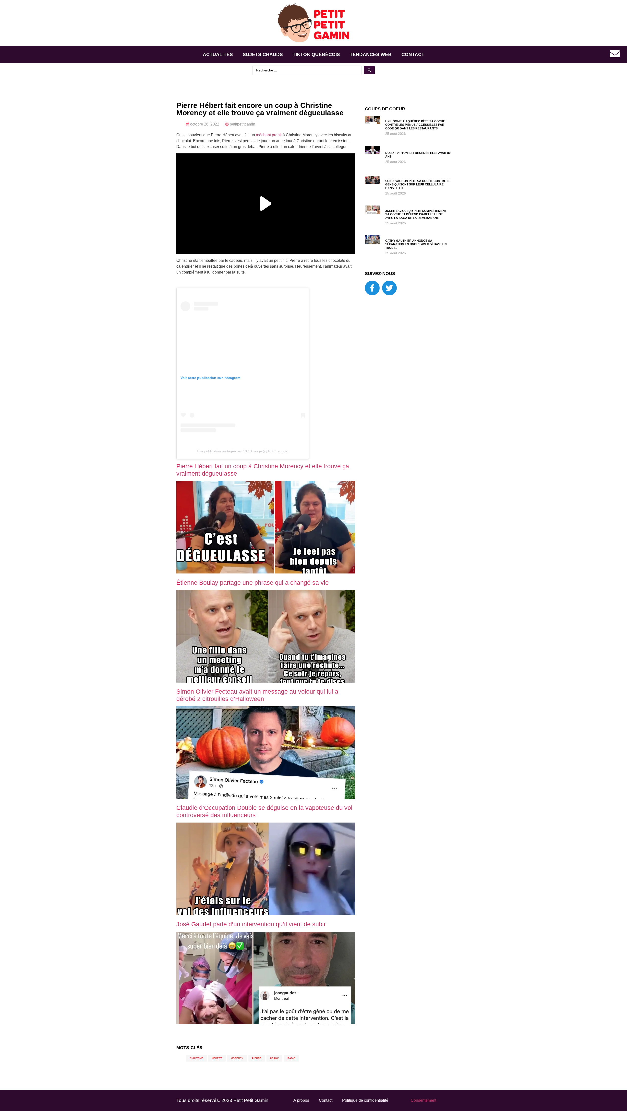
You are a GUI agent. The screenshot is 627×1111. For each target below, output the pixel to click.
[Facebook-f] (372, 288)
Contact (412, 54)
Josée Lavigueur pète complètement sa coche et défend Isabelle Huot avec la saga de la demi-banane (415, 214)
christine (196, 1058)
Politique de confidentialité (365, 1100)
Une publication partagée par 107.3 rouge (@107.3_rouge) (243, 451)
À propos (301, 1100)
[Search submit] (369, 70)
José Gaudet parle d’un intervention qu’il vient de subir (251, 924)
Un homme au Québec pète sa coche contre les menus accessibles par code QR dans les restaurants (415, 125)
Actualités (218, 54)
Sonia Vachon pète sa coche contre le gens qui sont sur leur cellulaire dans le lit (417, 184)
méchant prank (269, 135)
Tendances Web (371, 54)
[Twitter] (389, 288)
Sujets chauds (263, 54)
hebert (217, 1058)
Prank (274, 1058)
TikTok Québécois (316, 54)
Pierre (256, 1058)
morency (237, 1058)
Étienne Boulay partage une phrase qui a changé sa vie (252, 582)
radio (291, 1058)
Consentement (423, 1100)
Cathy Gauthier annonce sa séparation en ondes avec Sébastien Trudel (416, 244)
